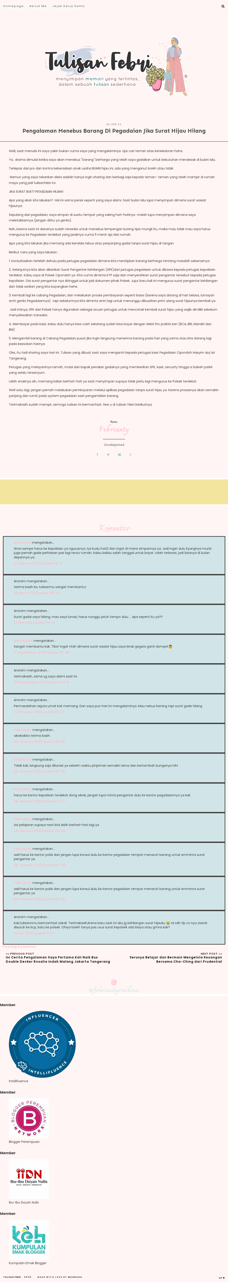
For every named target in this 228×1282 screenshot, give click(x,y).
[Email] (119, 454)
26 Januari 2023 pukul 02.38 (39, 831)
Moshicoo (75, 1277)
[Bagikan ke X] (108, 454)
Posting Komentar (19, 946)
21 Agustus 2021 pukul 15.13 (38, 563)
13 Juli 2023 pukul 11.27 (34, 933)
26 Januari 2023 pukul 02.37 (39, 801)
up (221, 1277)
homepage (13, 6)
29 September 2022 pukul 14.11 (41, 682)
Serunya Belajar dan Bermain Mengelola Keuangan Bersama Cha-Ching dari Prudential (176, 959)
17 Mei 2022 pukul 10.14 (34, 622)
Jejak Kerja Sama (68, 6)
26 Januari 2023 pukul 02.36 (39, 741)
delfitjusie (23, 640)
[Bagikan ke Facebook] (97, 454)
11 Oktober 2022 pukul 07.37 (39, 712)
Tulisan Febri (12, 1277)
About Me (38, 6)
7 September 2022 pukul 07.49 (42, 652)
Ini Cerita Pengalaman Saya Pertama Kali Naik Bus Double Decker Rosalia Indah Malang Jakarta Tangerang (58, 959)
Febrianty (114, 429)
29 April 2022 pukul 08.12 (36, 593)
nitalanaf (22, 542)
